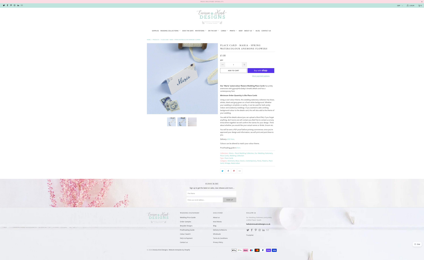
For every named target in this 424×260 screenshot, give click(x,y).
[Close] (251, 114)
